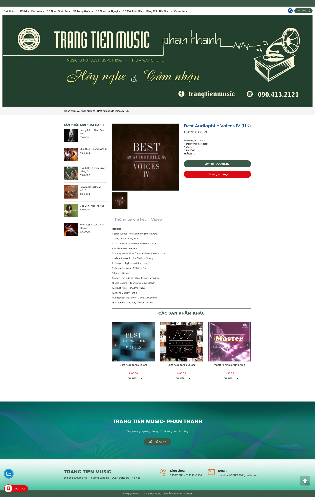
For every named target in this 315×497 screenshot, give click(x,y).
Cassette (179, 11)
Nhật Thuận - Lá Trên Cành (93, 149)
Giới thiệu (10, 11)
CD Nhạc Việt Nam (31, 11)
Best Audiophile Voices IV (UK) (113, 110)
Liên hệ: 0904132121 (217, 163)
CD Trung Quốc (82, 11)
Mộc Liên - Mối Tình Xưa (92, 205)
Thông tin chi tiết (130, 219)
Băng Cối (151, 11)
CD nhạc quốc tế (86, 110)
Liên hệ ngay (157, 442)
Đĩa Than (164, 11)
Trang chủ (69, 110)
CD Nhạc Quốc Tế (57, 11)
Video (156, 219)
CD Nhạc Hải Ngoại (107, 11)
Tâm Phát (187, 493)
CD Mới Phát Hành (133, 11)
